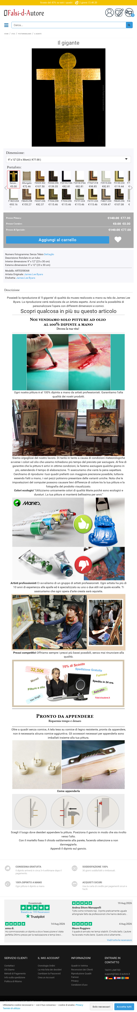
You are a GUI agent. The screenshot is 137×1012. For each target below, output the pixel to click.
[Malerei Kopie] (110, 977)
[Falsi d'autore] (106, 977)
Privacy (74, 981)
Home (6, 34)
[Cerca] (129, 25)
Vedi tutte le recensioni (119, 940)
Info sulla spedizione (14, 977)
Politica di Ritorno (13, 981)
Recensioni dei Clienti (82, 969)
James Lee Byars (33, 274)
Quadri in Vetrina (79, 965)
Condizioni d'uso (79, 984)
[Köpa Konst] (123, 977)
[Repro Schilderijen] (119, 977)
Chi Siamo (9, 969)
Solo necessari (101, 1006)
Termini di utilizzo (11, 1008)
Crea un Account (46, 977)
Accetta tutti (124, 1006)
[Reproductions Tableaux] (114, 977)
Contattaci (9, 965)
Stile (13, 34)
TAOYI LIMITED (113, 970)
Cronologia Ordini (46, 965)
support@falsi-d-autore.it (117, 974)
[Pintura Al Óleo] (127, 977)
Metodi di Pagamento (15, 973)
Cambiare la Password (49, 973)
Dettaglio (49, 254)
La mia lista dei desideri (50, 969)
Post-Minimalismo (24, 34)
